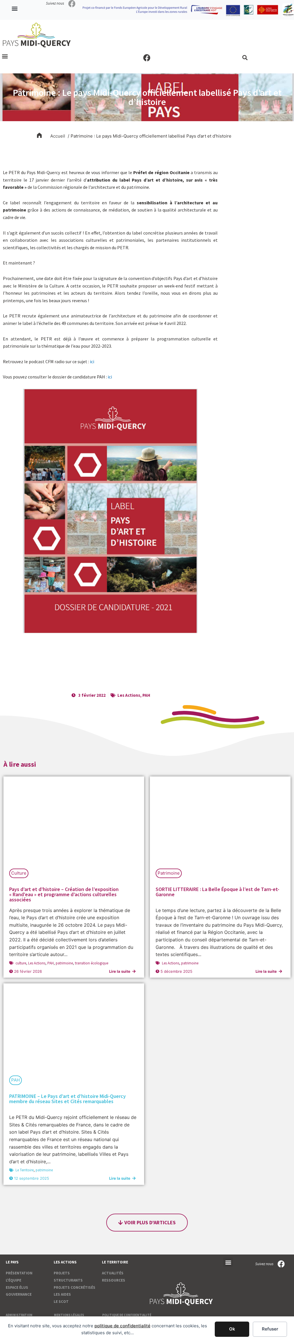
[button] (15, 8)
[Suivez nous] (72, 3)
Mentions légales (69, 1315)
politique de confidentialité (122, 1325)
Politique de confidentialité (126, 1315)
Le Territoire (25, 1170)
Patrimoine (169, 873)
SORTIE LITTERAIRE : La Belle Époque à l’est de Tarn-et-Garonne (217, 892)
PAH (146, 695)
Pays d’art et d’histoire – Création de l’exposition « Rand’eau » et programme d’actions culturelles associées (64, 894)
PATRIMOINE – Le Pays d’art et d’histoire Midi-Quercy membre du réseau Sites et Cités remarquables (67, 1099)
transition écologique (91, 963)
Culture (18, 873)
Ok (232, 1329)
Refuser (270, 1329)
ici (92, 361)
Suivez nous (55, 3)
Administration (19, 1315)
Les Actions (128, 695)
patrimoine (64, 963)
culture (21, 963)
